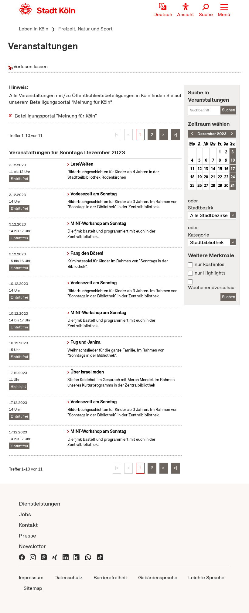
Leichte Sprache (206, 577)
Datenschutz (68, 577)
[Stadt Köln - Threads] (44, 557)
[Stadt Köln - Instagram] (33, 557)
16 (226, 168)
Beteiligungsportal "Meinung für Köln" (56, 116)
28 (213, 185)
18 (192, 177)
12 (199, 168)
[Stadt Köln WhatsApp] (88, 557)
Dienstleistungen (39, 503)
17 (232, 168)
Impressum (31, 577)
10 (232, 160)
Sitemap (33, 588)
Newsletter (32, 546)
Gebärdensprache (157, 577)
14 (213, 168)
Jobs (25, 514)
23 (226, 177)
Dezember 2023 (212, 133)
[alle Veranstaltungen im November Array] (192, 134)
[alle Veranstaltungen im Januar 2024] (232, 134)
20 (206, 177)
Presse (27, 535)
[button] (224, 10)
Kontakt (28, 524)
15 (220, 168)
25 (192, 185)
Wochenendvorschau (211, 287)
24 (232, 177)
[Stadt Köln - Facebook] (22, 557)
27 (206, 185)
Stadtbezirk (200, 204)
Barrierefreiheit (110, 577)
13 (206, 168)
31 (232, 185)
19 (199, 177)
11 (192, 168)
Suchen (228, 110)
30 (226, 185)
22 (220, 177)
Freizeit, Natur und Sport (85, 29)
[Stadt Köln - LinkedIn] (66, 557)
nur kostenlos (209, 264)
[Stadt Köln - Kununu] (76, 557)
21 (213, 177)
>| (175, 134)
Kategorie (198, 231)
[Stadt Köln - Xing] (55, 557)
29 (220, 185)
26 (199, 185)
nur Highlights (210, 273)
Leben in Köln (33, 29)
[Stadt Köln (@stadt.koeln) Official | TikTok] (100, 557)
